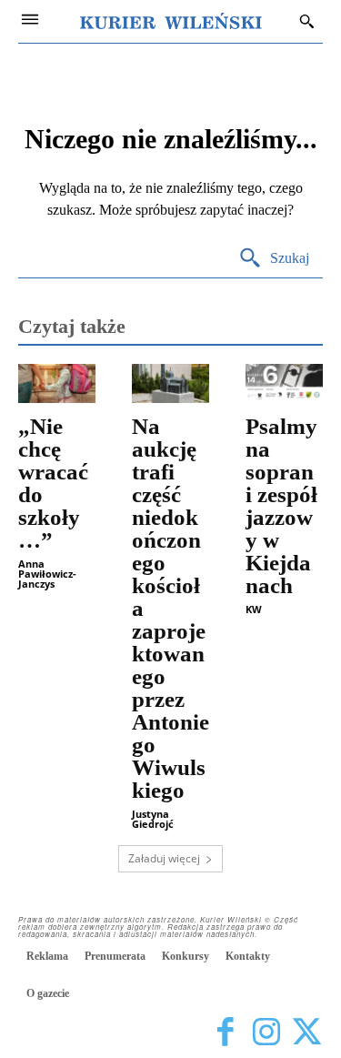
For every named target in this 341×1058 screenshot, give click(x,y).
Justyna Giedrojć (153, 819)
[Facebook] (225, 1033)
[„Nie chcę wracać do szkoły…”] (56, 383)
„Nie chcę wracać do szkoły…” (53, 483)
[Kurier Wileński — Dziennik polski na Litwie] (171, 21)
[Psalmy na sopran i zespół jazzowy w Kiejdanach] (284, 383)
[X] (307, 1033)
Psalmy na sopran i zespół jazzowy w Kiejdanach (281, 506)
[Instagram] (266, 1033)
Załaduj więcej (164, 858)
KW (254, 609)
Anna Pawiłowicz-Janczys (47, 573)
